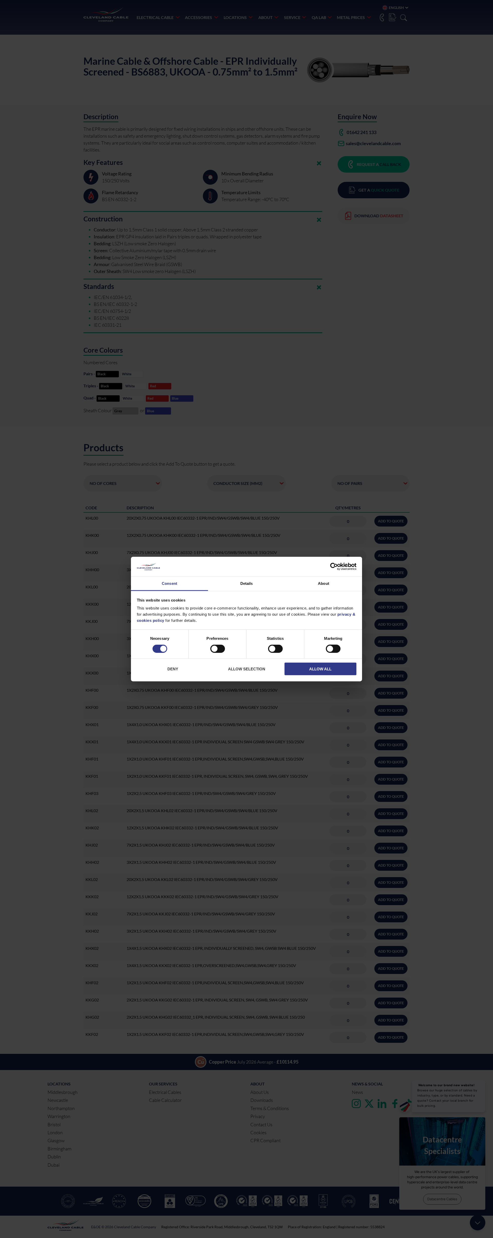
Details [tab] (246, 583)
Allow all (320, 669)
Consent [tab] (169, 583)
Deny (172, 669)
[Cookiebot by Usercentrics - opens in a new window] (333, 566)
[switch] (217, 650)
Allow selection (246, 669)
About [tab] (323, 583)
